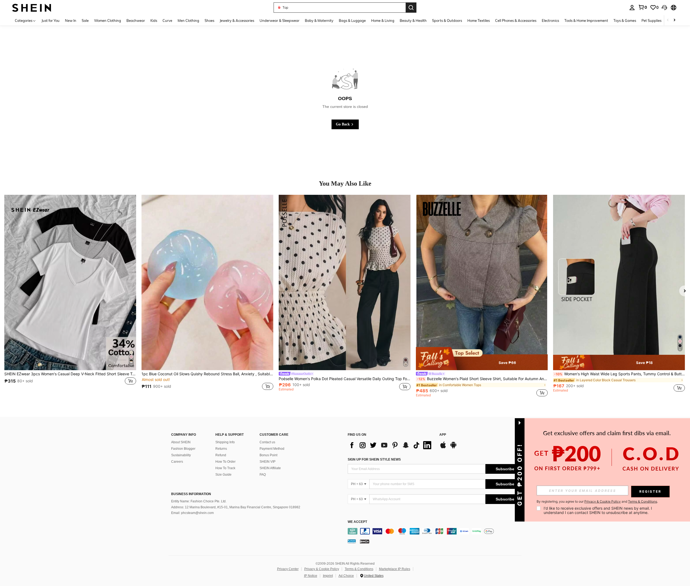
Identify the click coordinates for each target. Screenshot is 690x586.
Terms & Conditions (359, 569)
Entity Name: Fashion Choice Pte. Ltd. (198, 501)
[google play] (453, 447)
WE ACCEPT (357, 522)
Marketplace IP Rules (394, 569)
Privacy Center (288, 569)
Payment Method (272, 449)
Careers (177, 462)
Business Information (191, 494)
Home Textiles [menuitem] (478, 20)
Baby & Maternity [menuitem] (319, 20)
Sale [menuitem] (85, 20)
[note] (482, 358)
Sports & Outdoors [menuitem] (447, 20)
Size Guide (223, 474)
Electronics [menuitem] (550, 20)
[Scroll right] (674, 20)
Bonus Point (268, 455)
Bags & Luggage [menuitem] (352, 20)
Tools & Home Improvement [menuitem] (586, 20)
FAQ (263, 474)
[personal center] (632, 7)
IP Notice (310, 576)
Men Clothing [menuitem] (188, 20)
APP (442, 435)
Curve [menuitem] (167, 20)
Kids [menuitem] (153, 20)
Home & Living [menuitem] (382, 20)
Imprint (328, 576)
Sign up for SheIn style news (374, 459)
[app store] (443, 447)
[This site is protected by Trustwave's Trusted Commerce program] (352, 541)
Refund (220, 455)
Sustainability (181, 455)
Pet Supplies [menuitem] (651, 20)
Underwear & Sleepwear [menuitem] (279, 20)
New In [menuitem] (70, 20)
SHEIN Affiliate (270, 468)
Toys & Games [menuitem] (624, 20)
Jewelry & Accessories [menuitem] (237, 20)
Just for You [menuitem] (51, 20)
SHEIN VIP (267, 462)
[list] (391, 445)
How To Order (225, 462)
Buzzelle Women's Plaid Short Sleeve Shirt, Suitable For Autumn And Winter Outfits (482, 379)
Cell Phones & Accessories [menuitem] (515, 20)
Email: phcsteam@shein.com (192, 513)
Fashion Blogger (183, 449)
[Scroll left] (668, 20)
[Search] (411, 7)
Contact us (267, 442)
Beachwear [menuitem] (135, 20)
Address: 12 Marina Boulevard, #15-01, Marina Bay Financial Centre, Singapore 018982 (235, 507)
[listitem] (70, 296)
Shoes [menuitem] (209, 20)
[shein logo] (31, 7)
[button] (664, 7)
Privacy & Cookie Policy (321, 569)
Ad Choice (346, 576)
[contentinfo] (436, 531)
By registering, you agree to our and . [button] (597, 501)
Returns (221, 449)
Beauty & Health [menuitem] (413, 20)
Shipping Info (225, 442)
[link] (642, 7)
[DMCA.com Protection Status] (364, 541)
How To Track (225, 468)
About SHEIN (181, 442)
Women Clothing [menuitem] (107, 20)
